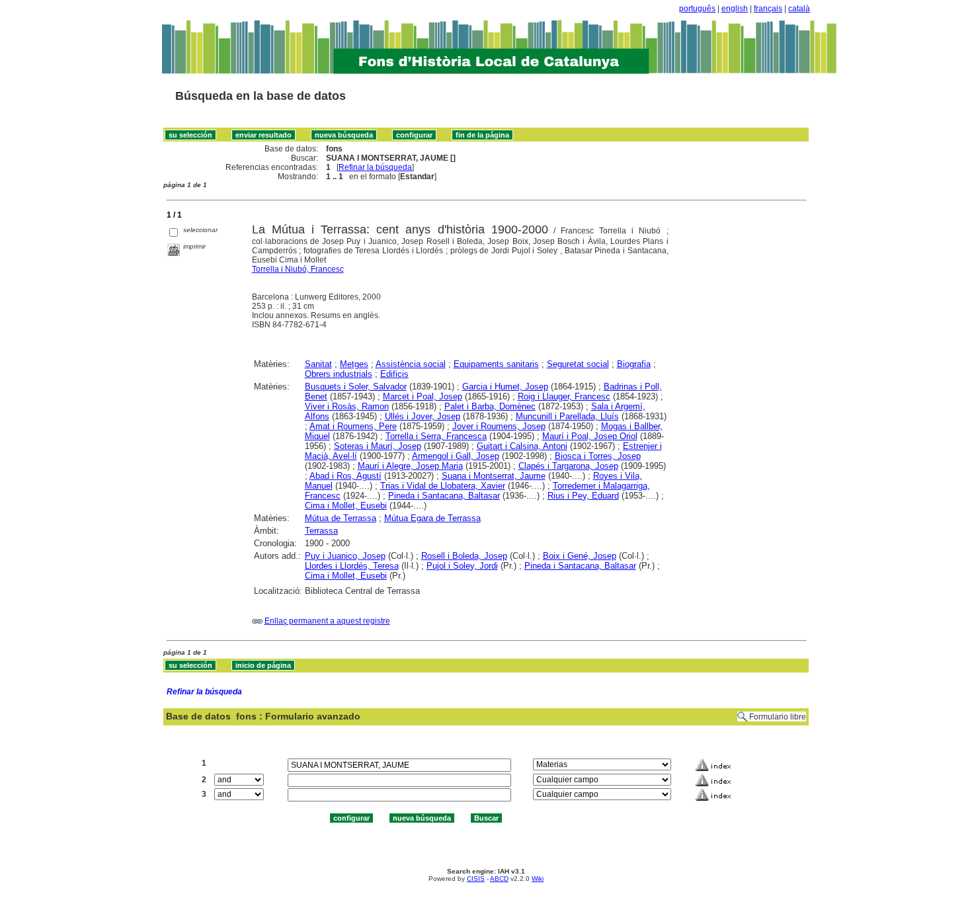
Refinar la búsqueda (375, 167)
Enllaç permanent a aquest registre (327, 621)
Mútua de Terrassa (340, 518)
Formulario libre (777, 716)
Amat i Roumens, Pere (353, 426)
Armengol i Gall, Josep (455, 456)
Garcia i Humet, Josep (505, 386)
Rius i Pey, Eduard (583, 496)
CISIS (476, 878)
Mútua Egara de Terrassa (432, 518)
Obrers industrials (338, 374)
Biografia (634, 364)
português (697, 8)
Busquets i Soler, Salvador (356, 386)
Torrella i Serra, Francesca (436, 436)
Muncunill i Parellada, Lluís (567, 416)
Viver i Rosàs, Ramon (347, 406)
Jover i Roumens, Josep (499, 426)
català (799, 8)
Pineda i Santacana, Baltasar (444, 496)
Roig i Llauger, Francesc (564, 396)
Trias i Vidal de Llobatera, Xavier (442, 486)
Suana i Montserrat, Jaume (494, 476)
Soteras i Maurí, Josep (377, 446)
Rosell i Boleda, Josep (464, 556)
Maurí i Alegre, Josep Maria (410, 466)
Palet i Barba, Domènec (490, 406)
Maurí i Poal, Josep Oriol (589, 436)
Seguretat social (578, 364)
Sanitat (318, 364)
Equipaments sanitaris (496, 364)
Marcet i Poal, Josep (422, 396)
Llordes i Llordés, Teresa (352, 566)
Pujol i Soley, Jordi (462, 566)
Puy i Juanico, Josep (345, 556)
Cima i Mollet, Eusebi (346, 506)
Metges (354, 364)
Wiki (538, 878)
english (734, 8)
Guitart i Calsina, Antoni (522, 446)
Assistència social (411, 364)
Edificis (394, 374)
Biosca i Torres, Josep (598, 456)
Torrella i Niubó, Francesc (298, 269)
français (768, 8)
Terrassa (321, 531)
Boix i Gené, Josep (579, 556)
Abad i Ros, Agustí (345, 476)
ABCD (499, 878)
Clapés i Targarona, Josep (568, 466)
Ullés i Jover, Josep (422, 416)
